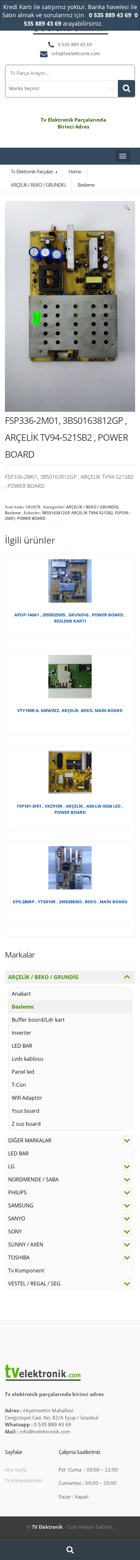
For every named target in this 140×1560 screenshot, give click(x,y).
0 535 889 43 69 (52, 1424)
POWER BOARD (31, 518)
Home (75, 171)
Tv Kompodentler (23, 1480)
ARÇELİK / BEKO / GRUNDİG (92, 507)
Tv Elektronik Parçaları (32, 171)
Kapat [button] (110, 23)
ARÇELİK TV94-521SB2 (92, 513)
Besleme (13, 513)
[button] (127, 209)
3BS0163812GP (56, 513)
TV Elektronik (47, 1527)
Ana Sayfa (15, 1470)
